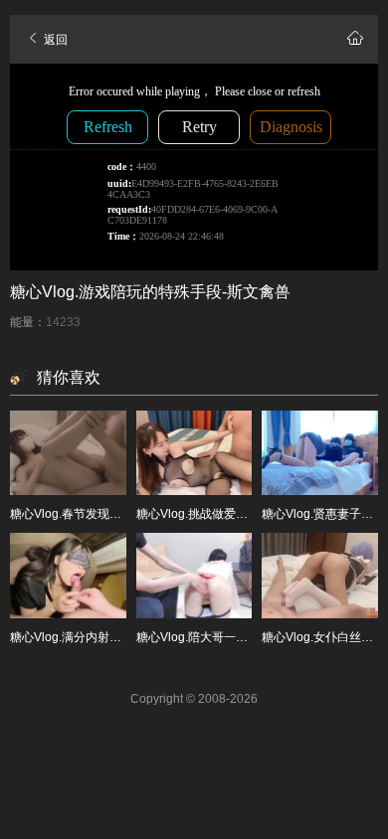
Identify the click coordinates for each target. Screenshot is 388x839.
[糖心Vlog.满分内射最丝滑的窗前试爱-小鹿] (68, 575)
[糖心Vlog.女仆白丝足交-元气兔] (320, 575)
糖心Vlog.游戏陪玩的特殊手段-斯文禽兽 (150, 291)
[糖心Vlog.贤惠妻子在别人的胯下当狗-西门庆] (320, 453)
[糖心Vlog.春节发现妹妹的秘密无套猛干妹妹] (68, 453)
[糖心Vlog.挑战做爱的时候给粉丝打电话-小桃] (194, 453)
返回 (54, 40)
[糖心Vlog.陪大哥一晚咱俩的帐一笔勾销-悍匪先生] (194, 575)
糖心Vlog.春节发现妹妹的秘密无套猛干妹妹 (125, 514)
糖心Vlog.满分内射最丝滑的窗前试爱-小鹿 (121, 637)
